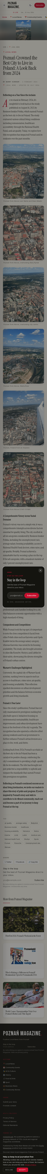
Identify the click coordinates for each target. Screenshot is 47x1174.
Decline (9, 1170)
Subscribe (31, 595)
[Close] (40, 570)
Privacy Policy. (30, 1165)
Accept (22, 1170)
